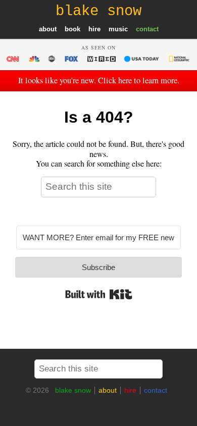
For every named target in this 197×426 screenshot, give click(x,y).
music (118, 29)
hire (94, 29)
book (72, 29)
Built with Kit (98, 294)
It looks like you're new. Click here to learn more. (98, 80)
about (48, 29)
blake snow (73, 390)
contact (147, 29)
